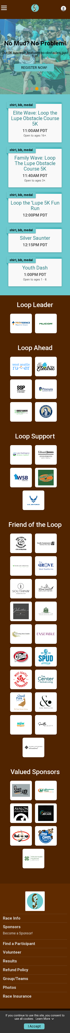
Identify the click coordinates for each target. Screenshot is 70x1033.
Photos (9, 987)
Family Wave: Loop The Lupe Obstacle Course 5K (35, 163)
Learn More (43, 1018)
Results (10, 961)
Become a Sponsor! (18, 933)
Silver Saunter (35, 238)
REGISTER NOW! (34, 68)
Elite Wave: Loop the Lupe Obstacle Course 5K (35, 118)
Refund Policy (15, 969)
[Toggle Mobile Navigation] (4, 8)
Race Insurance (17, 996)
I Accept (34, 1026)
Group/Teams (15, 978)
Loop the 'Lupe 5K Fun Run (35, 205)
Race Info (11, 918)
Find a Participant (19, 943)
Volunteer (12, 952)
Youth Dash (35, 268)
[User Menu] (63, 8)
